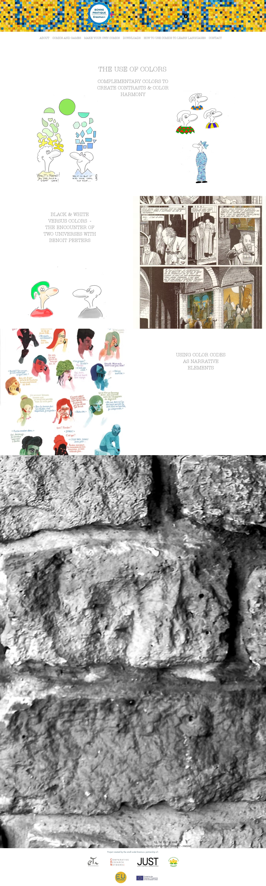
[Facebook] (186, 16)
